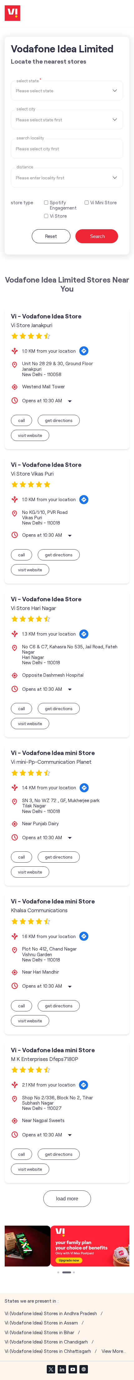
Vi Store (58, 216)
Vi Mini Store (103, 202)
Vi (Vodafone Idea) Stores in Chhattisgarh (48, 1351)
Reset (51, 236)
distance (25, 167)
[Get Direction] (84, 351)
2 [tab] (63, 1273)
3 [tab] (74, 1273)
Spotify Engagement (63, 205)
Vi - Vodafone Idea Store (46, 316)
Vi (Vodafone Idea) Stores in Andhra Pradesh (51, 1313)
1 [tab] (58, 1273)
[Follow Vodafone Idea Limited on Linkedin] (61, 1369)
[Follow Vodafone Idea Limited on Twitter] (50, 1369)
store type (22, 202)
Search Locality (30, 138)
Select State (29, 80)
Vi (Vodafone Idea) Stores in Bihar (39, 1332)
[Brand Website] (83, 1369)
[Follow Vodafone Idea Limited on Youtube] (72, 1369)
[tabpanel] (67, 1246)
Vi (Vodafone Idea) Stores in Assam (41, 1322)
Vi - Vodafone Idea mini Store (53, 752)
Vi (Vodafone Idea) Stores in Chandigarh (46, 1341)
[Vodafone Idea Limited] (12, 13)
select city (26, 109)
